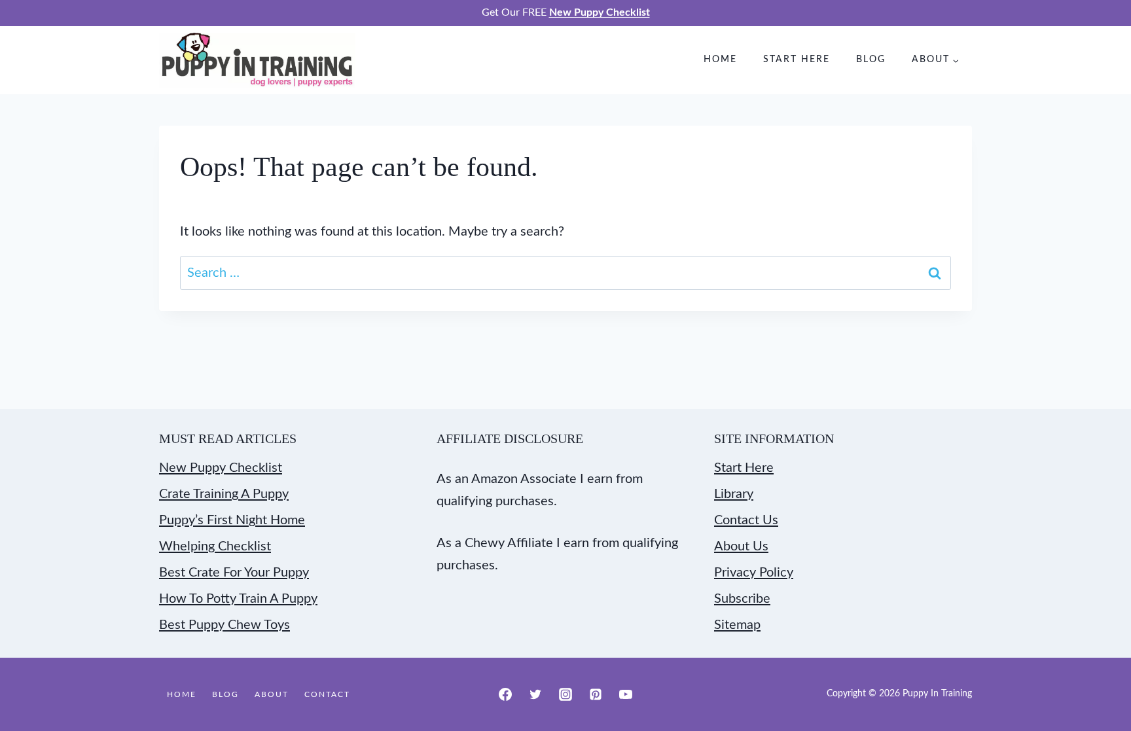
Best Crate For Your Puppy (234, 572)
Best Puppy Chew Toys (224, 625)
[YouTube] (626, 694)
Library (733, 494)
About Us (741, 546)
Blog (871, 59)
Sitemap (737, 625)
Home (720, 59)
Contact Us (746, 520)
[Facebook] (505, 694)
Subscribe (742, 598)
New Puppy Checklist (220, 467)
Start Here (796, 59)
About (272, 694)
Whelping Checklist (215, 546)
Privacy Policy (753, 572)
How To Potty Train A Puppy (238, 598)
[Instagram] (565, 694)
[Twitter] (535, 694)
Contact (327, 694)
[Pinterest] (596, 694)
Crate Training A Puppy (224, 494)
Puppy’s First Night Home (232, 520)
